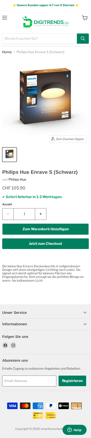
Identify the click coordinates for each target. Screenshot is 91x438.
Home (7, 52)
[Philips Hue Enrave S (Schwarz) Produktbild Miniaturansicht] (9, 155)
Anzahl (7, 204)
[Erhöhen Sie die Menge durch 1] (40, 214)
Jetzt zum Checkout (45, 243)
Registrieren (72, 381)
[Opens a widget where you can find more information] (74, 430)
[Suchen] (83, 39)
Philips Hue (17, 180)
